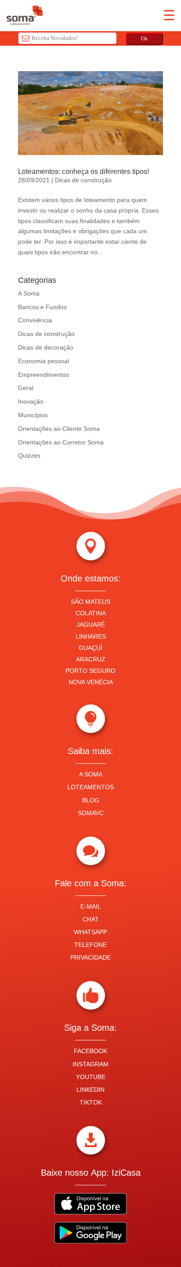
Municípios (33, 415)
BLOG (90, 800)
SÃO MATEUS (90, 601)
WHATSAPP (90, 931)
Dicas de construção (83, 180)
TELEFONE (90, 944)
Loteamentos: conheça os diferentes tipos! (83, 171)
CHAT (91, 919)
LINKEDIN (90, 1089)
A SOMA (90, 774)
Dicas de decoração (45, 347)
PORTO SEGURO (90, 670)
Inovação (30, 401)
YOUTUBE (90, 1076)
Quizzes (29, 455)
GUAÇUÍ (90, 647)
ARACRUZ (90, 659)
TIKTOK (91, 1102)
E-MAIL (90, 906)
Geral (25, 387)
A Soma (29, 293)
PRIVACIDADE (90, 957)
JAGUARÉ (90, 624)
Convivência (35, 320)
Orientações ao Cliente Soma (59, 428)
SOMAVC (91, 812)
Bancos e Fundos (42, 306)
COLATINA (91, 613)
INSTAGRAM (90, 1064)
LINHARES (91, 636)
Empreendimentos (43, 374)
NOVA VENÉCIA (91, 682)
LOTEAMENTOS (90, 787)
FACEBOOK (90, 1050)
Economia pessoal (43, 361)
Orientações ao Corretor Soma (61, 442)
